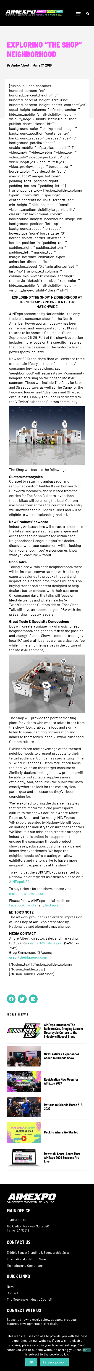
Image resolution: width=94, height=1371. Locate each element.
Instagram (53, 905)
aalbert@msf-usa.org (47, 943)
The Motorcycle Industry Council (29, 1299)
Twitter (32, 905)
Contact (12, 1293)
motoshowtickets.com (27, 893)
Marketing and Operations (25, 1265)
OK (31, 1362)
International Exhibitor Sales (27, 1259)
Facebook (17, 905)
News (10, 1286)
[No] (87, 1350)
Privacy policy (54, 1362)
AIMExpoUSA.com (23, 881)
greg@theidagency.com (28, 957)
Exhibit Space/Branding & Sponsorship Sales (38, 1252)
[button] (78, 14)
